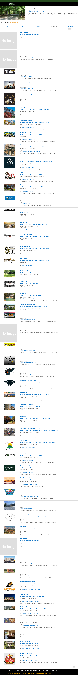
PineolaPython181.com (25, 246)
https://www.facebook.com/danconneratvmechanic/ (31, 435)
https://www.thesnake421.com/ (27, 460)
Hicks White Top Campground (27, 344)
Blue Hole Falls (23, 293)
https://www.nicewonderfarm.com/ (27, 167)
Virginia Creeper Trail (25, 222)
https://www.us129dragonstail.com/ (27, 179)
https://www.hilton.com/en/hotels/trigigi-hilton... (30, 601)
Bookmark (7, 22)
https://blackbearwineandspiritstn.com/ (28, 362)
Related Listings (54, 26)
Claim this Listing (14, 22)
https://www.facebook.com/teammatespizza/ (29, 625)
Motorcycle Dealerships (41, 210)
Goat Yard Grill (23, 538)
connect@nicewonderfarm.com (27, 165)
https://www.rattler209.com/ (26, 265)
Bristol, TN (51, 6)
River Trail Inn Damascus (25, 502)
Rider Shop (46, 4)
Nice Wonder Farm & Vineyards (27, 158)
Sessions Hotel (23, 184)
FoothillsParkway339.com (26, 120)
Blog (64, 4)
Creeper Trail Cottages (25, 325)
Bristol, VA (33, 186)
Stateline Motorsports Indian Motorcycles (29, 209)
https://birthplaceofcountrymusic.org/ (28, 386)
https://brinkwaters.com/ (25, 532)
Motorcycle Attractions (41, 96)
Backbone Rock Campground (26, 270)
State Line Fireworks (25, 51)
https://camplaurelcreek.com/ (26, 520)
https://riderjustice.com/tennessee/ (27, 76)
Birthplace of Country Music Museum (28, 380)
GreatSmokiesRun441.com (26, 313)
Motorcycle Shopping (35, 53)
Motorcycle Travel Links (31, 6)
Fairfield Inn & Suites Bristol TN (27, 404)
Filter (1, 29)
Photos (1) (22, 26)
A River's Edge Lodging (25, 641)
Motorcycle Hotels (40, 161)
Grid (73, 29)
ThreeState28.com (24, 368)
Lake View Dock (23, 440)
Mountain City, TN (56, 430)
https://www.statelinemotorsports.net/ (28, 216)
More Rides (59, 4)
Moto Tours (34, 4)
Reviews (38, 26)
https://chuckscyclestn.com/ (26, 288)
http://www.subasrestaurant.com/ (27, 38)
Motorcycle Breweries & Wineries (65, 159)
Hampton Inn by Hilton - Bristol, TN (28, 557)
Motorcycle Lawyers (35, 71)
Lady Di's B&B (23, 107)
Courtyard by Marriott (25, 606)
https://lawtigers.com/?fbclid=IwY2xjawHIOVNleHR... (30, 589)
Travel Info (40, 4)
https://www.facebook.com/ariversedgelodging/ (30, 648)
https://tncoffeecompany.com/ (27, 88)
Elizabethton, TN (54, 83)
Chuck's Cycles (23, 281)
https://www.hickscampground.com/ (28, 350)
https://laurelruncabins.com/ (26, 575)
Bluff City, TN (44, 146)
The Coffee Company (25, 82)
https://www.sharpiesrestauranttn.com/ (28, 472)
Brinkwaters (23, 526)
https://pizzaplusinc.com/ (25, 203)
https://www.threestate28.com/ (27, 374)
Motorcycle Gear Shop (51, 210)
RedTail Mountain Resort (26, 631)
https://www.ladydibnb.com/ (26, 114)
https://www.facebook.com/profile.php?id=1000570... (31, 151)
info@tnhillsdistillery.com (25, 100)
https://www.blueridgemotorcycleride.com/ (29, 139)
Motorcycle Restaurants (35, 34)
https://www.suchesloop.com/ (26, 398)
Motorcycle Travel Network (46, 673)
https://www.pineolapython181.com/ (28, 253)
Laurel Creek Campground (26, 514)
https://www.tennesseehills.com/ (27, 102)
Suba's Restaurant (24, 32)
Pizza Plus (22, 196)
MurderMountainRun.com (26, 234)
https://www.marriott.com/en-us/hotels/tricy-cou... (30, 613)
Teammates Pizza (24, 618)
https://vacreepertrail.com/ (26, 229)
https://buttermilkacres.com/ (26, 423)
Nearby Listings (70, 26)
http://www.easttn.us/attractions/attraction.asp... (30, 298)
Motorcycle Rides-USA (35, 122)
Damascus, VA (46, 109)
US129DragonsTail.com (25, 172)
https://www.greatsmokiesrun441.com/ (28, 319)
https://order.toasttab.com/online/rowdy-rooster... (30, 660)
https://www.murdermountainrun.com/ (28, 241)
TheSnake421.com (24, 453)
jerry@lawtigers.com (25, 587)
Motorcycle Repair (73, 210)
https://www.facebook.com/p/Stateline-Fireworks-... (30, 57)
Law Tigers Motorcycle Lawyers (27, 581)
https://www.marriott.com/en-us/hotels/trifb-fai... (30, 410)
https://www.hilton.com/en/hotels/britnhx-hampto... (30, 563)
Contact (68, 4)
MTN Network (53, 4)
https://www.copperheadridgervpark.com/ (29, 484)
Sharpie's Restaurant (25, 465)
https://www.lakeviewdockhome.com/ (28, 447)
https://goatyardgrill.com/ (26, 544)
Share (2, 22)
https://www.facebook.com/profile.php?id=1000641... (31, 496)
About (24, 4)
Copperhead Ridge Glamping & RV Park (29, 477)
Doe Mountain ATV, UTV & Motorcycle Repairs (30, 428)
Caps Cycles (23, 490)
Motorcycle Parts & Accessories (63, 210)
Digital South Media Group (29, 673)
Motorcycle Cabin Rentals (36, 327)
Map (7, 26)
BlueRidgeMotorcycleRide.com (27, 132)
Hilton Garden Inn (24, 594)
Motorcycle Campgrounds (43, 6)
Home (20, 4)
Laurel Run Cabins (24, 569)
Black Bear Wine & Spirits (26, 356)
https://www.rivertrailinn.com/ (26, 508)
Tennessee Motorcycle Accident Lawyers (29, 70)
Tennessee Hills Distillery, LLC (27, 94)
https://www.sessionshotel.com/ (27, 191)
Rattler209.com (23, 258)
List (70, 29)
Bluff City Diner (23, 144)
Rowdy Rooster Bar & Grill (26, 653)
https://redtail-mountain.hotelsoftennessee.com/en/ (30, 636)
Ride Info (28, 4)
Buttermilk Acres (24, 416)
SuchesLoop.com (24, 392)
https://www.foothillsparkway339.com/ (28, 127)
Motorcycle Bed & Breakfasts (36, 109)
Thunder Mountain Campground (27, 304)
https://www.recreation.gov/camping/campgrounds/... (37, 11)
